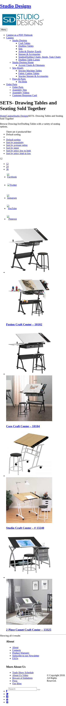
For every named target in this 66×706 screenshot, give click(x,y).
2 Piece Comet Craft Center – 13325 (28, 629)
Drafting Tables (25, 46)
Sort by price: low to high (18, 150)
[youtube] (7, 699)
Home (3, 116)
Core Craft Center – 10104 (23, 426)
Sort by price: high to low (18, 153)
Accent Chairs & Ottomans (31, 65)
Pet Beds (22, 81)
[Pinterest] (12, 219)
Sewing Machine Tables (30, 70)
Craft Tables (24, 43)
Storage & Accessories (29, 54)
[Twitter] (12, 185)
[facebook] (6, 691)
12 (7, 163)
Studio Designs (15, 6)
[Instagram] (12, 198)
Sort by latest (12, 148)
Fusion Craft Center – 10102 (24, 324)
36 (7, 169)
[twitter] (7, 694)
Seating (39, 57)
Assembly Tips (19, 90)
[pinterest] (7, 702)
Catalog (10, 116)
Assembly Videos (20, 92)
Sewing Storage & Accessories (33, 76)
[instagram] (7, 696)
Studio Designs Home (23, 62)
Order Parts (17, 87)
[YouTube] (12, 208)
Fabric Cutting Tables (28, 73)
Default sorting (13, 139)
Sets (20, 48)
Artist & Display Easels (29, 51)
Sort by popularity (15, 142)
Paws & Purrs (19, 79)
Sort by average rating (16, 145)
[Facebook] (12, 177)
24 (7, 166)
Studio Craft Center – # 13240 (25, 528)
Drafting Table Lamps (29, 59)
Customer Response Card (24, 95)
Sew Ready (17, 68)
